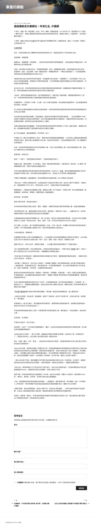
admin (28, 23)
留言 (16, 425)
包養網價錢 (18, 48)
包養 (33, 41)
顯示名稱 (17, 451)
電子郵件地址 (19, 462)
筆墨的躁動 (15, 6)
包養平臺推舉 (21, 291)
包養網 (73, 249)
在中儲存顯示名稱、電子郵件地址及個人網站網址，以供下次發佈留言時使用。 (47, 482)
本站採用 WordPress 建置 (13, 522)
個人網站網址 (18, 472)
